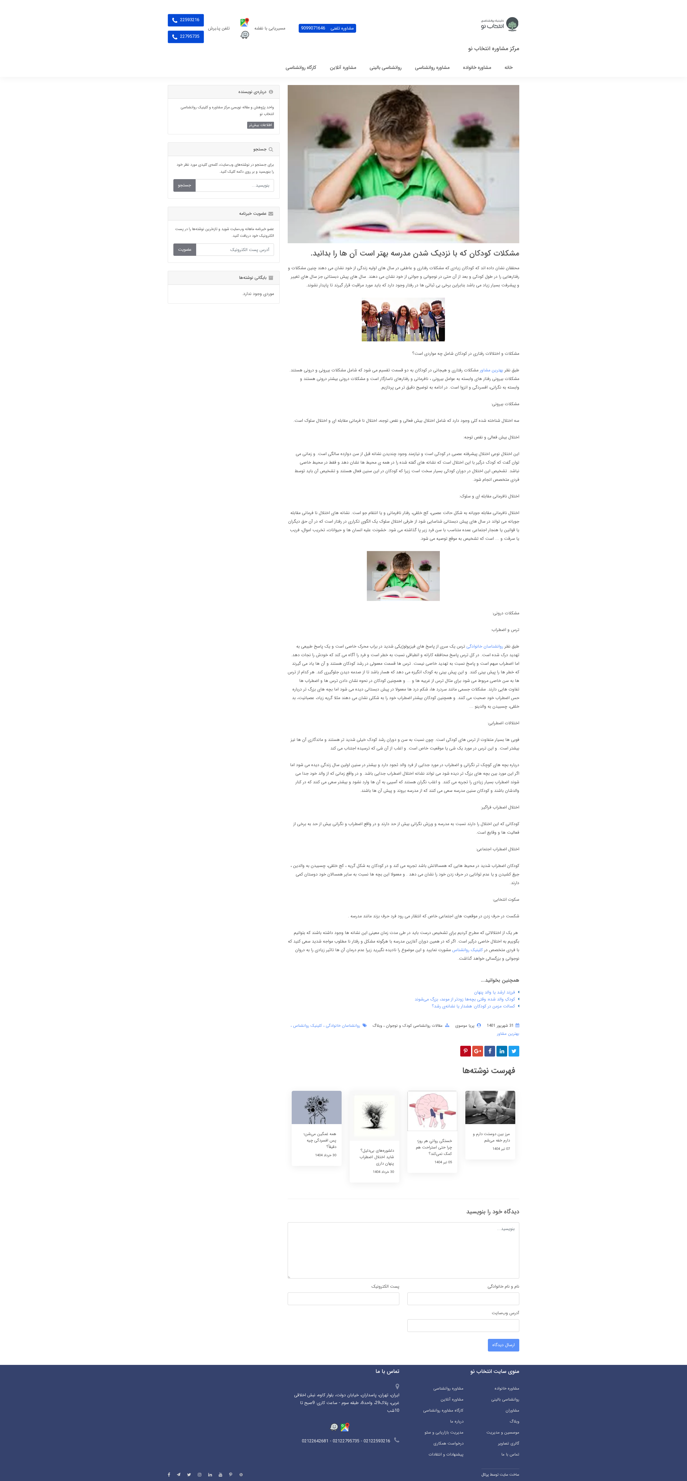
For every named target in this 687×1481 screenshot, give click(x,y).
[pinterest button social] (230, 1474)
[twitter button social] (189, 1474)
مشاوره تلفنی (327, 28)
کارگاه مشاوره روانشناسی (443, 1410)
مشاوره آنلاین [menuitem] (343, 67)
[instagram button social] (200, 1474)
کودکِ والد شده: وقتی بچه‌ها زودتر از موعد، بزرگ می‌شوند (465, 999)
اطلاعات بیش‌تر (260, 125)
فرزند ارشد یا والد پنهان (494, 992)
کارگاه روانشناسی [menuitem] (301, 67)
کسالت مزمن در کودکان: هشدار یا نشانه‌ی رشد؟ (473, 1006)
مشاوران (512, 1410)
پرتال (485, 1475)
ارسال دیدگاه (503, 1345)
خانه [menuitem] (509, 67)
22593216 (189, 20)
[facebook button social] (169, 1474)
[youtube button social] (220, 1474)
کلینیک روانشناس (467, 950)
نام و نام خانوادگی (503, 1286)
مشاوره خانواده (507, 1388)
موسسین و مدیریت (503, 1432)
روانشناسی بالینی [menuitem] (385, 67)
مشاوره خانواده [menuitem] (477, 67)
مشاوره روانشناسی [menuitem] (432, 67)
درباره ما (456, 1421)
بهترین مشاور (491, 370)
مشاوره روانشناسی (448, 1388)
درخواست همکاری (448, 1443)
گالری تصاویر (508, 1443)
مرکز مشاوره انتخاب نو (493, 48)
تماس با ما (510, 1454)
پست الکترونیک (385, 1286)
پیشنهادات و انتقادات (446, 1454)
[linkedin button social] (210, 1474)
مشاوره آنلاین (452, 1399)
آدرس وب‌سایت (505, 1313)
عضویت (185, 249)
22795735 (189, 36)
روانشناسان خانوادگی (484, 646)
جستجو (184, 185)
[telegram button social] (178, 1474)
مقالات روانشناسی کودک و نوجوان (414, 1025)
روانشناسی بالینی (505, 1399)
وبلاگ (377, 1025)
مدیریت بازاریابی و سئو (444, 1432)
